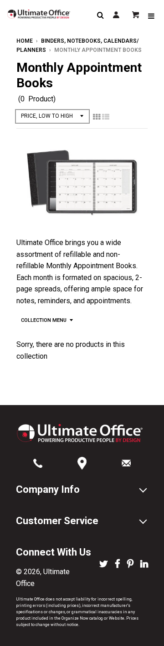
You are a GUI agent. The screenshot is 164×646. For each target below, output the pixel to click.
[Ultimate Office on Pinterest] (130, 564)
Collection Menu (44, 320)
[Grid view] (96, 117)
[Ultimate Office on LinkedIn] (144, 564)
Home (24, 41)
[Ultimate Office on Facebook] (117, 564)
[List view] (105, 117)
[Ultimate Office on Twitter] (103, 564)
